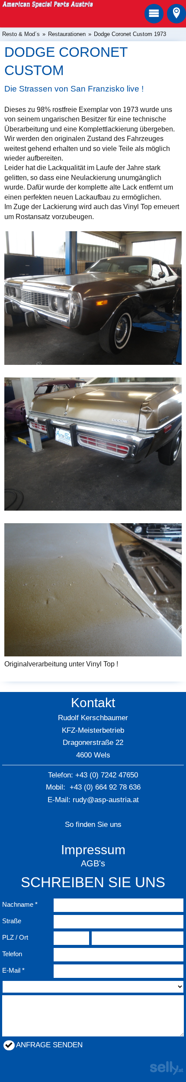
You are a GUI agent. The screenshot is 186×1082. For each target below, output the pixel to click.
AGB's (93, 863)
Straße (11, 921)
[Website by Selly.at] (166, 1073)
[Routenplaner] (176, 13)
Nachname (17, 904)
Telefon (12, 953)
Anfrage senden (49, 1045)
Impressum (93, 850)
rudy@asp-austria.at (106, 800)
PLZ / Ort (15, 937)
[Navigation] (154, 13)
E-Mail (11, 970)
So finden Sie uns (93, 824)
